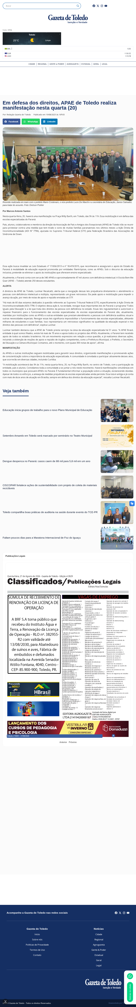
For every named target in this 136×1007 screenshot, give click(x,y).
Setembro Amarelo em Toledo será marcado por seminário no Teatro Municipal (47, 435)
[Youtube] (106, 6)
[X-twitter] (98, 6)
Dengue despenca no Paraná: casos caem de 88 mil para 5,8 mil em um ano (46, 461)
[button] (11, 122)
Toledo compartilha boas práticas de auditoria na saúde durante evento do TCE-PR (50, 512)
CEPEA (10, 30)
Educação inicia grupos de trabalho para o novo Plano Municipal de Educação (47, 410)
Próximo (73, 742)
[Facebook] (94, 6)
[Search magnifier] (78, 6)
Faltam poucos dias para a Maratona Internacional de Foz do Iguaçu (42, 537)
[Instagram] (102, 6)
